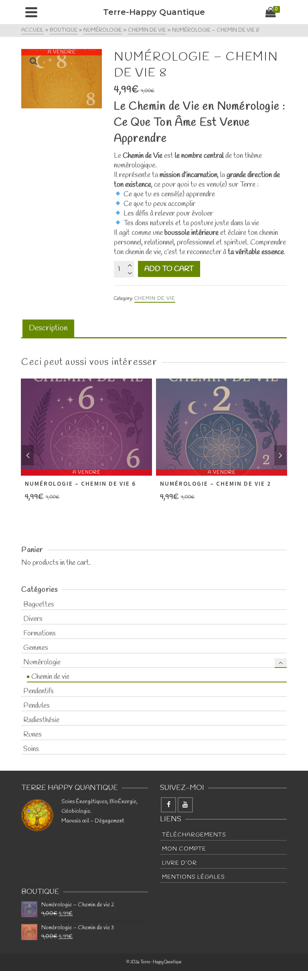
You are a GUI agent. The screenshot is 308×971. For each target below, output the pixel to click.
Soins (31, 749)
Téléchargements (194, 835)
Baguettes (38, 604)
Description (48, 328)
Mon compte (184, 849)
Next (280, 455)
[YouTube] (185, 804)
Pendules (36, 705)
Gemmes (35, 648)
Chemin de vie (154, 298)
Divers (33, 619)
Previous (28, 455)
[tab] (48, 329)
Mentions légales (193, 877)
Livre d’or (179, 863)
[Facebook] (168, 804)
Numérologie (42, 662)
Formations (39, 633)
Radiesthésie (41, 720)
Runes (32, 734)
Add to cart (169, 269)
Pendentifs (38, 691)
